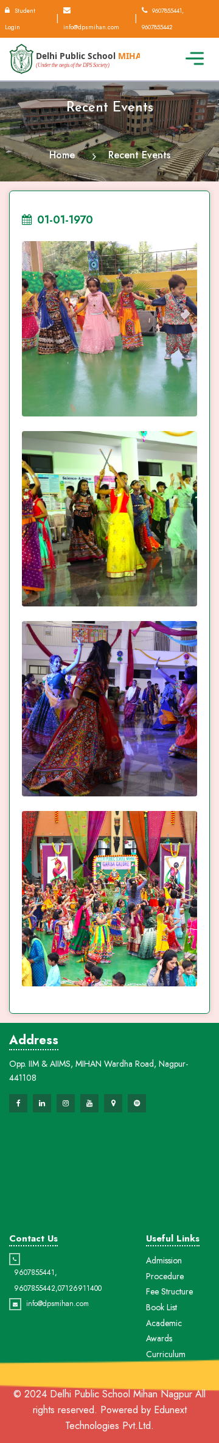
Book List (161, 1307)
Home (62, 155)
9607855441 (34, 1272)
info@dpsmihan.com (57, 1303)
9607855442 (34, 1288)
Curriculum (166, 1354)
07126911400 (80, 1288)
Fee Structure (169, 1291)
